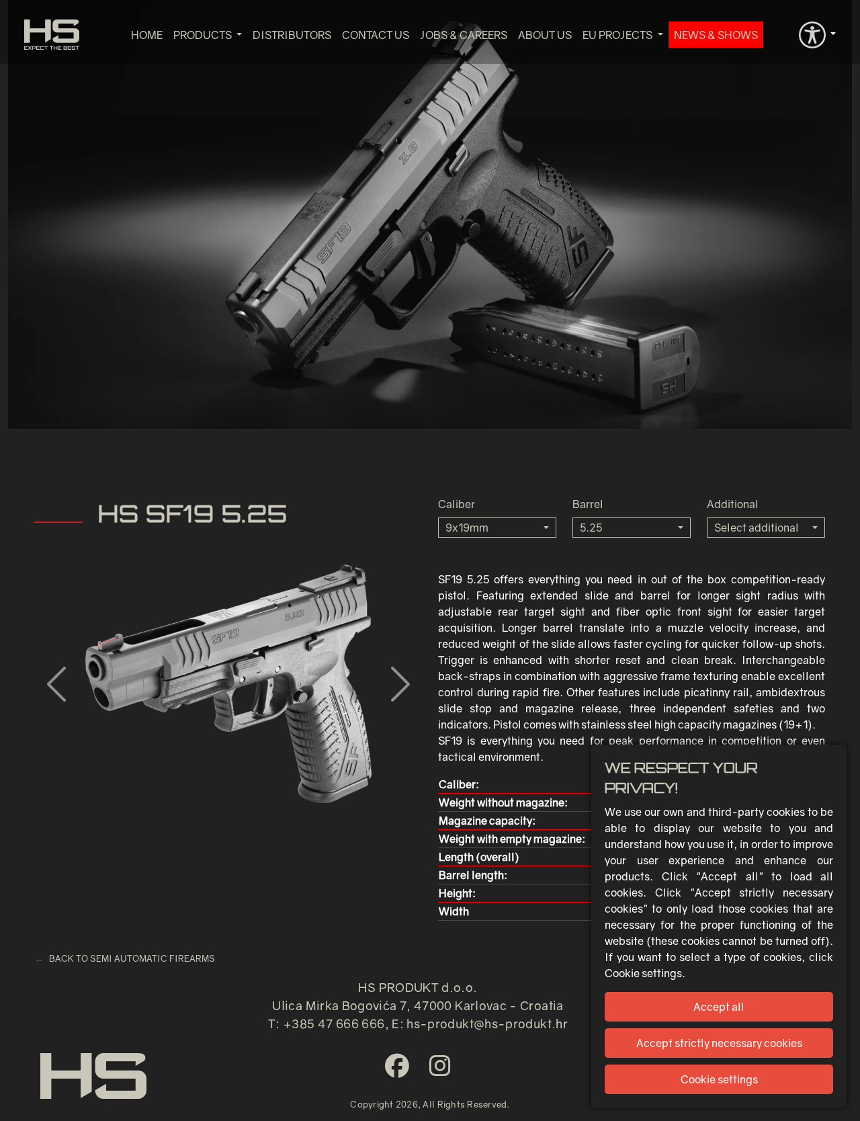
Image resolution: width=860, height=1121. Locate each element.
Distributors (292, 35)
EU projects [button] (618, 35)
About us (545, 35)
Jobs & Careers (463, 35)
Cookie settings (719, 1079)
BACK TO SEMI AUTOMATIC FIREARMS (132, 958)
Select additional (756, 527)
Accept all (718, 1006)
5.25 (591, 527)
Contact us (375, 35)
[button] (817, 33)
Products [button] (203, 35)
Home (147, 35)
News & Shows (716, 35)
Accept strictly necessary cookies (719, 1043)
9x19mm (466, 527)
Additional (733, 504)
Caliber (456, 504)
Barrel (587, 504)
